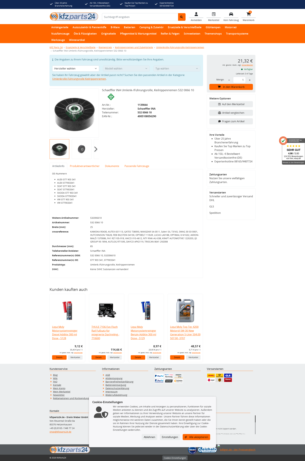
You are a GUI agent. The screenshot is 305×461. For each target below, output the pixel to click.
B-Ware (115, 27)
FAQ (55, 381)
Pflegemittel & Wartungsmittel (138, 33)
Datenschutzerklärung (117, 388)
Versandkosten (78, 352)
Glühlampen (213, 27)
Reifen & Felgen (170, 33)
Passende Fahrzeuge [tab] (137, 166)
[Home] (74, 16)
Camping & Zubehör (151, 27)
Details (59, 357)
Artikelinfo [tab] (58, 166)
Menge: (220, 79)
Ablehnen (149, 437)
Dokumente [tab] (112, 166)
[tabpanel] (126, 223)
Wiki (55, 378)
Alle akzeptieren (198, 437)
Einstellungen (170, 437)
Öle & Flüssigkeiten (85, 33)
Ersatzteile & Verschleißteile (184, 27)
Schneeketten (192, 33)
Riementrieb (105, 47)
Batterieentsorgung (115, 384)
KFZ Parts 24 (56, 47)
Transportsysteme (237, 33)
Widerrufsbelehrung (116, 394)
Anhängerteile (59, 27)
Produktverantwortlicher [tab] (85, 166)
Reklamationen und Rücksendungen (72, 398)
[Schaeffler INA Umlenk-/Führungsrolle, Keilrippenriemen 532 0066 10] (74, 113)
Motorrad (231, 27)
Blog (55, 374)
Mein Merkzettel (61, 391)
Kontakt (57, 384)
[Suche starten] (182, 17)
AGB (107, 374)
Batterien (129, 27)
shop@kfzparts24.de (60, 431)
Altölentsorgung (113, 378)
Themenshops (213, 33)
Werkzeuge (58, 40)
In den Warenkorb (234, 87)
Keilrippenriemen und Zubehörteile (134, 47)
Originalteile (108, 33)
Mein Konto (59, 388)
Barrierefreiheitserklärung (119, 381)
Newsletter (59, 394)
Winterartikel (77, 40)
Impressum (111, 391)
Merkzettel (75, 357)
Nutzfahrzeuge (60, 33)
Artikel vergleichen (233, 112)
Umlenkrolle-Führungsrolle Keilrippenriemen (180, 47)
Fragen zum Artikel (233, 121)
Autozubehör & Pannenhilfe (89, 27)
